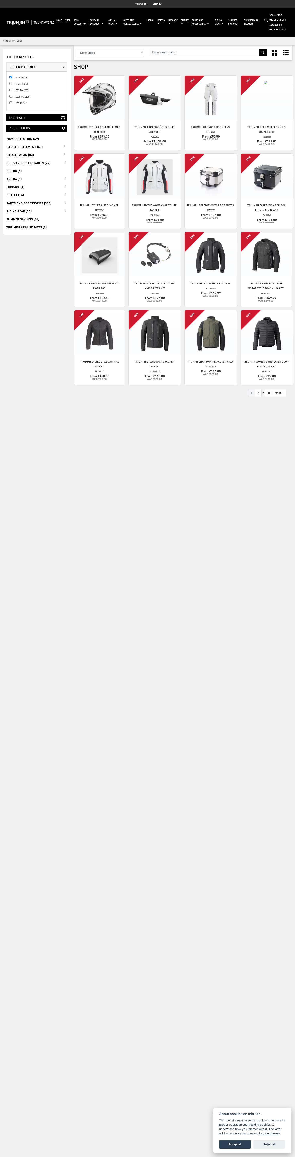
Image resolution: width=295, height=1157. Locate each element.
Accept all (235, 1144)
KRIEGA (161, 20)
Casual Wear (112, 22)
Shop (68, 20)
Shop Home (17, 118)
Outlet (185, 20)
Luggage (173, 20)
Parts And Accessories (199, 22)
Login (156, 3)
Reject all (269, 1144)
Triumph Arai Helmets (251, 22)
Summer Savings (232, 22)
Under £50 (22, 84)
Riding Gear (218, 22)
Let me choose (269, 1133)
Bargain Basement (95, 22)
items (139, 3)
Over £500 (21, 103)
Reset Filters (19, 128)
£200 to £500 (23, 96)
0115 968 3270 (277, 29)
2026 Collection (80, 22)
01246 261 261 (277, 19)
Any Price (21, 77)
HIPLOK (150, 20)
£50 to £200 (22, 90)
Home (59, 20)
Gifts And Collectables (131, 22)
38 (268, 393)
